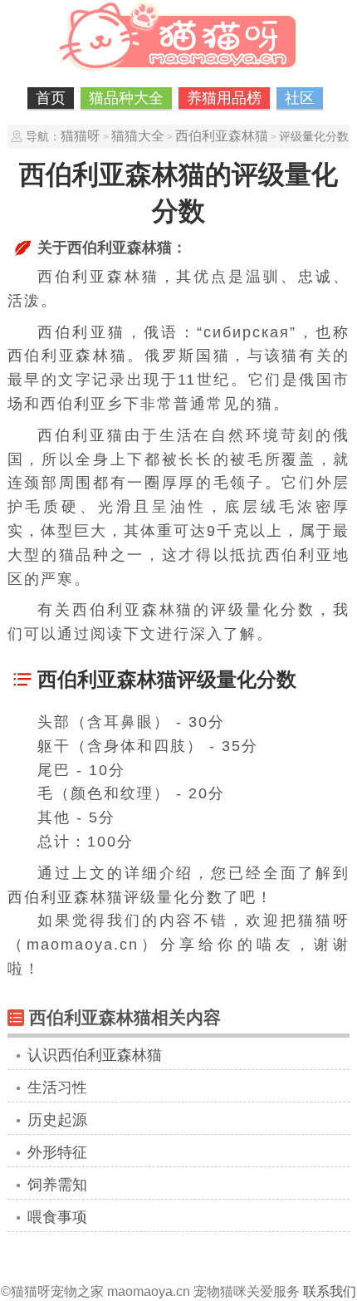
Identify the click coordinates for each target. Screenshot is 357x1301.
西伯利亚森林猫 (221, 136)
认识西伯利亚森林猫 (94, 1055)
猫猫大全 (137, 136)
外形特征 (57, 1152)
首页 (51, 98)
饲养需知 (57, 1184)
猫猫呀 (80, 136)
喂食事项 (57, 1217)
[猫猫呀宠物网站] (178, 70)
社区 (300, 98)
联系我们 (329, 1291)
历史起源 (57, 1120)
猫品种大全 (126, 98)
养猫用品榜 (224, 98)
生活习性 (57, 1087)
